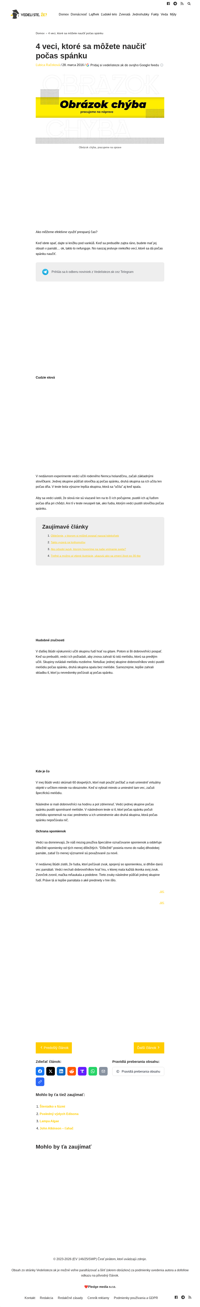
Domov (64, 14)
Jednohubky (140, 14)
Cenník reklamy (98, 1298)
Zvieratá (124, 14)
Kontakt (30, 1298)
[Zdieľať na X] (50, 1071)
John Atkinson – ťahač (56, 1128)
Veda (164, 14)
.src (161, 891)
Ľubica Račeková (48, 65)
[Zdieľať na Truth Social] (82, 1071)
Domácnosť (79, 14)
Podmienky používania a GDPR (136, 1298)
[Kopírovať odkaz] (40, 1081)
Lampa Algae (49, 1121)
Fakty (155, 14)
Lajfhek (94, 14)
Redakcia (46, 1298)
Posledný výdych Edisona (59, 1114)
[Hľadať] (189, 3)
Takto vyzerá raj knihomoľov (68, 542)
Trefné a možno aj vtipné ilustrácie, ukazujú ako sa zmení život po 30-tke (96, 555)
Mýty (173, 14)
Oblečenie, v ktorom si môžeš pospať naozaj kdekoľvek (85, 535)
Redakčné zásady (70, 1298)
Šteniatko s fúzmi (52, 1106)
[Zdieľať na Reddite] (71, 1071)
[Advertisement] (100, 193)
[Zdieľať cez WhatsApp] (92, 1071)
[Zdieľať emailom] (103, 1071)
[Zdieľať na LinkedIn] (61, 1071)
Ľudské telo (109, 14)
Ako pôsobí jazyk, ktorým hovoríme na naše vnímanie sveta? (88, 549)
